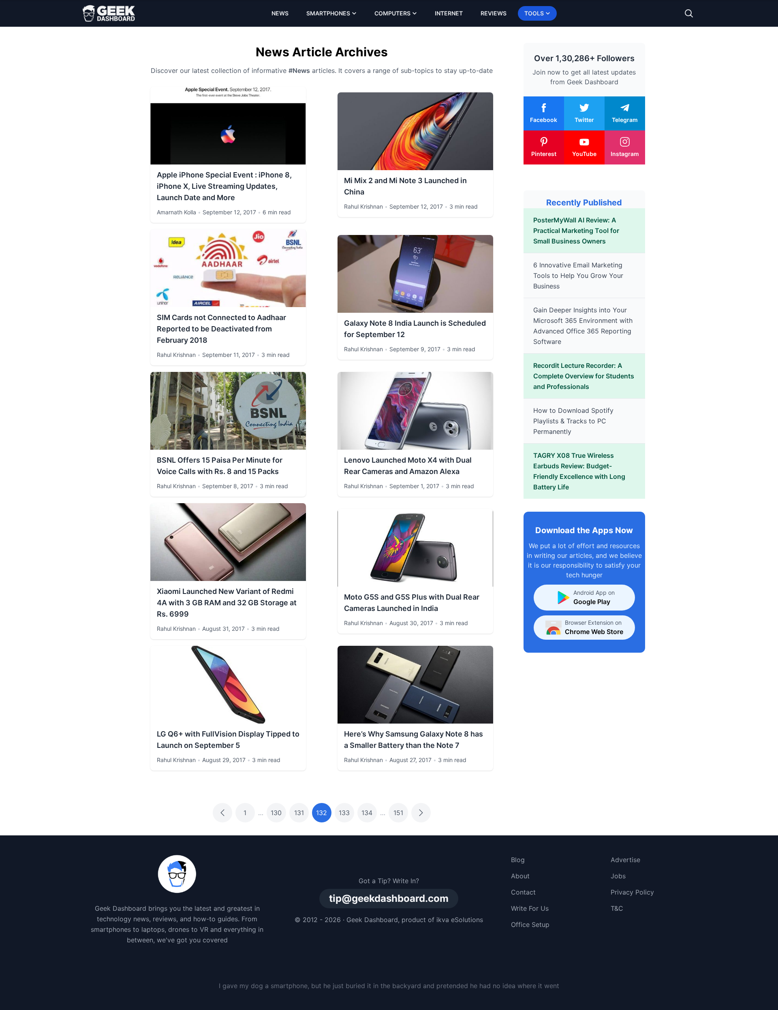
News (280, 13)
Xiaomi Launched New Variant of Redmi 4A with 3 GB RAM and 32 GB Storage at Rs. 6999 (227, 602)
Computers (392, 13)
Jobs (618, 876)
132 (321, 813)
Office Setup (530, 924)
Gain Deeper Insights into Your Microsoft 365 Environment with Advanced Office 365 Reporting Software (583, 326)
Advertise (625, 860)
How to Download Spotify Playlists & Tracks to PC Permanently (573, 421)
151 (398, 813)
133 (344, 813)
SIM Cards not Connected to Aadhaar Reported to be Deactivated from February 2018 (221, 328)
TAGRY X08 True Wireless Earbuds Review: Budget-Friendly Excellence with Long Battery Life (579, 471)
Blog (518, 860)
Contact (523, 892)
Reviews (494, 13)
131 (299, 813)
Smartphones (328, 13)
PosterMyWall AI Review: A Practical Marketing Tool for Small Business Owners (576, 230)
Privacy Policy (632, 892)
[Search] (689, 13)
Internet (449, 13)
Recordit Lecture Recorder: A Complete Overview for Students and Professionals (583, 376)
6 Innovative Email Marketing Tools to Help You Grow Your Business (578, 275)
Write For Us (530, 908)
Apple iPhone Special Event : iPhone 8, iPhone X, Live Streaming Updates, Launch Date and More (224, 186)
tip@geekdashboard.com (389, 898)
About (520, 876)
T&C (617, 908)
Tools (534, 13)
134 (366, 813)
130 (276, 813)
